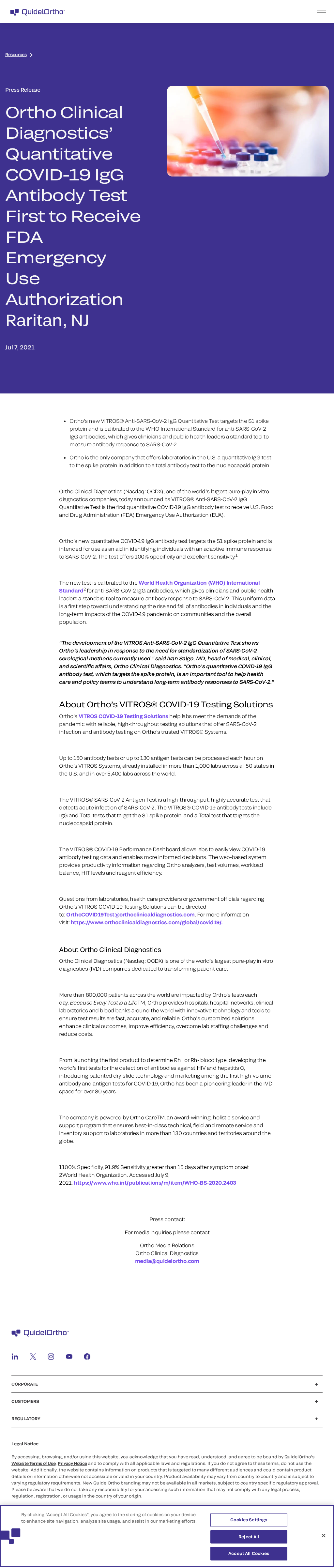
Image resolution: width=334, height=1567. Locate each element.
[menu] (207, 11)
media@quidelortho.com (167, 1261)
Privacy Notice (72, 1463)
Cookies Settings (248, 1519)
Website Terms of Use (33, 1463)
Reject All (248, 1536)
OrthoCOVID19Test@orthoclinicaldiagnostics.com (130, 914)
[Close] (323, 1536)
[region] (167, 1536)
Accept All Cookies (248, 1553)
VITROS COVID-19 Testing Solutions (123, 716)
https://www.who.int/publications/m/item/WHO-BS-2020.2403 (155, 1182)
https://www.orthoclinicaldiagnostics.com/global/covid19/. (147, 922)
